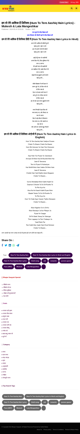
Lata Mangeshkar (33, 266)
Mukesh (19, 266)
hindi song (35, 261)
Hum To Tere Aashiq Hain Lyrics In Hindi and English (51, 255)
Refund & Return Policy (71, 429)
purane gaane (66, 261)
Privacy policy (47, 429)
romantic (53, 261)
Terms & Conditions (58, 429)
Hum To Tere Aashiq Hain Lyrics (15, 261)
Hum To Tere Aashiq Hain (19, 255)
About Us (39, 429)
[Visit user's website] (2, 245)
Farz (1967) (8, 266)
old (45, 261)
